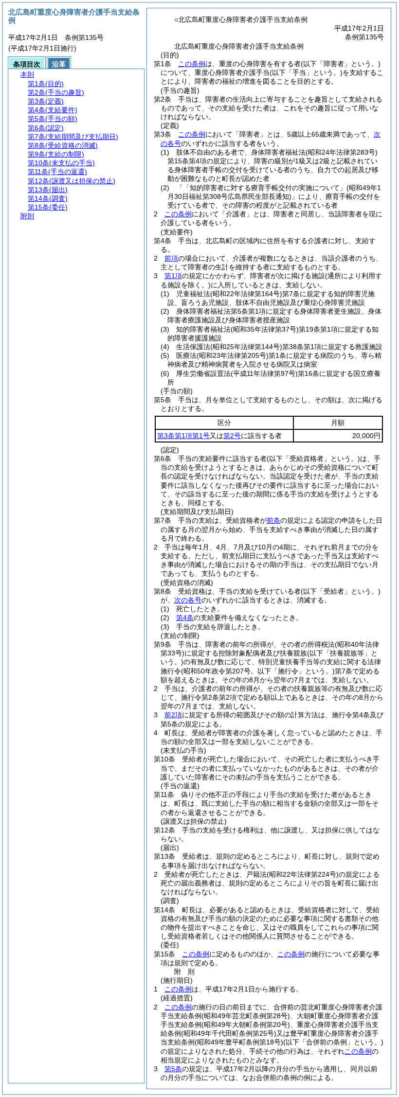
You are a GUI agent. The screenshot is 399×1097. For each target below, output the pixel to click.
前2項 (173, 715)
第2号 (232, 436)
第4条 (185, 617)
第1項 (173, 276)
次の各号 (187, 600)
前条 (273, 520)
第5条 (173, 1069)
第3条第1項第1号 (183, 436)
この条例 (191, 64)
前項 (171, 258)
